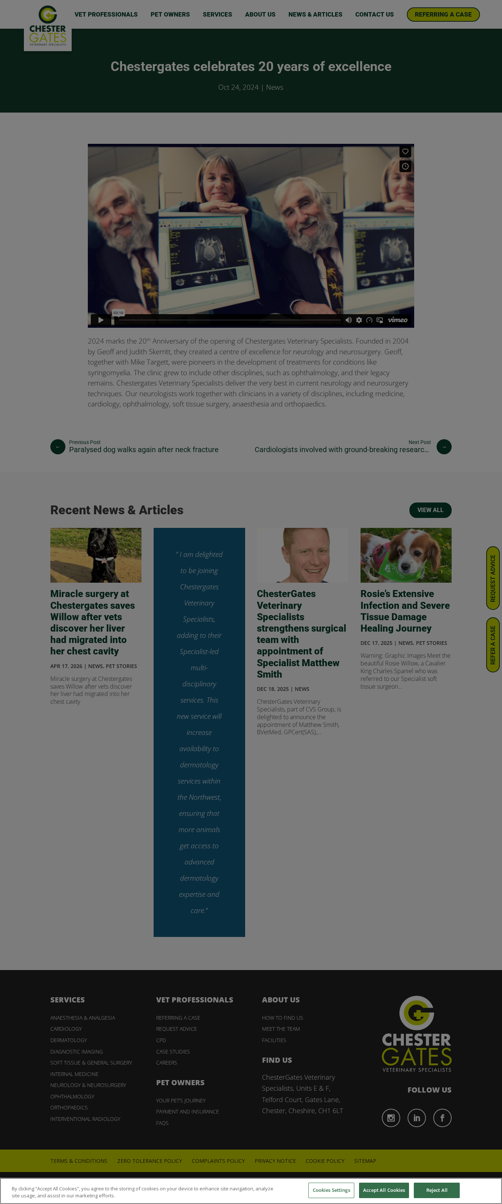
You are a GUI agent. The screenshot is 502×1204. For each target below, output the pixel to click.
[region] (251, 1191)
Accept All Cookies (384, 1190)
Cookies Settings (331, 1190)
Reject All (437, 1190)
